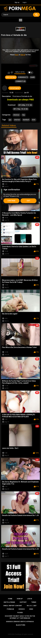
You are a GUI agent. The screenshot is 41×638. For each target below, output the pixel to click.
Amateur (16, 115)
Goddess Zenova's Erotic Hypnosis (20, 621)
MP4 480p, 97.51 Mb (25, 105)
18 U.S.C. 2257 (31, 605)
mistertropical (14, 88)
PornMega (18, 634)
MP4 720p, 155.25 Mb (21, 109)
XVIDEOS (22, 609)
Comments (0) (21, 81)
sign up (22, 55)
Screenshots (23, 77)
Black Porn (20, 625)
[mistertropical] (4, 88)
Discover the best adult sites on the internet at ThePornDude (20, 617)
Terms (33, 602)
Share (32, 77)
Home (10, 599)
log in (16, 55)
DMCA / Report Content (12, 605)
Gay (23, 115)
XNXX (31, 609)
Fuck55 (20, 612)
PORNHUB (10, 609)
